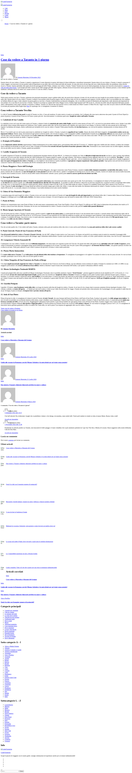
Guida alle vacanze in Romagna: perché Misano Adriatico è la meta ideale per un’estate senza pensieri (34, 362)
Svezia (7, 732)
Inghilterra (8, 690)
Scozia (7, 727)
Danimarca (8, 674)
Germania (8, 683)
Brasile (7, 664)
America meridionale (11, 651)
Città (6, 8)
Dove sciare (8, 621)
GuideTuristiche (6, 752)
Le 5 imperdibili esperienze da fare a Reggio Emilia (21, 554)
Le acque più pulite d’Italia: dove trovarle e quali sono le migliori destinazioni (29, 541)
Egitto (6, 676)
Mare (6, 10)
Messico (7, 710)
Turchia (7, 738)
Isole (6, 12)
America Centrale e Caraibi (13, 650)
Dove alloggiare (9, 638)
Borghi (7, 13)
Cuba (6, 672)
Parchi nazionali (9, 631)
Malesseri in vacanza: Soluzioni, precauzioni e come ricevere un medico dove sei (30, 526)
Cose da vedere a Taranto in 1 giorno (25, 59)
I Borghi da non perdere (12, 617)
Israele (7, 695)
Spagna (7, 729)
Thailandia (8, 736)
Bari (28, 106)
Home (6, 24)
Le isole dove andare (11, 615)
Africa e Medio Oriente (12, 646)
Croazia (7, 670)
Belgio (7, 660)
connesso (11, 440)
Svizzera (7, 734)
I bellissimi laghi (10, 619)
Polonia (7, 722)
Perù (6, 720)
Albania (7, 648)
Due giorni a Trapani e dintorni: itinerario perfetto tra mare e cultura (23, 385)
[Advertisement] (66, 39)
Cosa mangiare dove (11, 626)
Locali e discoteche (10, 629)
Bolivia (7, 662)
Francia (7, 681)
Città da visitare (9, 612)
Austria (7, 658)
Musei (6, 17)
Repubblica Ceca (10, 725)
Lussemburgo (9, 705)
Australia (7, 657)
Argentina (8, 653)
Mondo (7, 712)
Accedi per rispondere (11, 419)
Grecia (7, 686)
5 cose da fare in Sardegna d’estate (16, 512)
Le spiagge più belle (11, 614)
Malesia (7, 706)
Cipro (6, 669)
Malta (6, 708)
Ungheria (7, 739)
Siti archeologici (9, 635)
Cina (6, 667)
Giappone (8, 684)
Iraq (6, 691)
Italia (2, 55)
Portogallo (8, 724)
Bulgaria (7, 665)
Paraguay (7, 718)
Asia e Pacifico (5, 598)
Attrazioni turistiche (11, 624)
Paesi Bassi (8, 717)
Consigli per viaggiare (11, 610)
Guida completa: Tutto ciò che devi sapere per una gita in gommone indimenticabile (31, 567)
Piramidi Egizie (9, 633)
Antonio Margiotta (23, 77)
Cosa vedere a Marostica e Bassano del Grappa (16, 340)
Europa (7, 679)
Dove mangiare (9, 628)
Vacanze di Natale (10, 636)
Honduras (8, 688)
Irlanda (7, 693)
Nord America (9, 713)
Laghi (6, 15)
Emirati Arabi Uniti (10, 677)
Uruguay (7, 741)
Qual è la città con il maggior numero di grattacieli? (21, 484)
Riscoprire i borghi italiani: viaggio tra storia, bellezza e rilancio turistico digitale (30, 502)
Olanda (7, 715)
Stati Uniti (8, 731)
